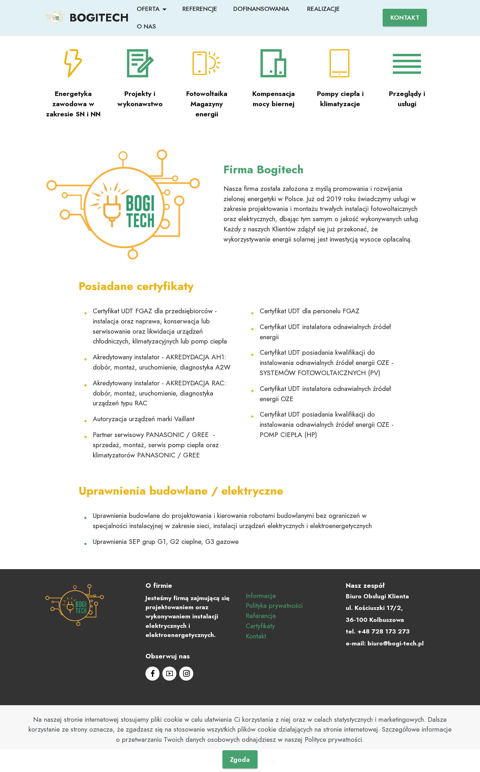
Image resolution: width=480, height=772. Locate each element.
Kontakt (256, 636)
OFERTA (148, 8)
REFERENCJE (199, 8)
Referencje (261, 615)
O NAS (146, 26)
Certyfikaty (260, 626)
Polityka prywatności (274, 605)
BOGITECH (99, 17)
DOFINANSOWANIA (262, 8)
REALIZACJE (323, 8)
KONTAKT (405, 17)
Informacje (261, 595)
